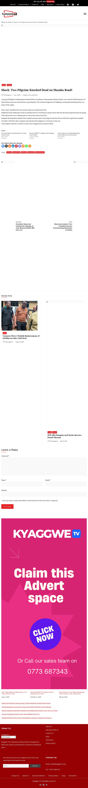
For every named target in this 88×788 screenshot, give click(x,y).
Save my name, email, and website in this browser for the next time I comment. (30, 500)
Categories (5, 735)
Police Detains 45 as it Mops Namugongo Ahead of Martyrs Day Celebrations (69, 134)
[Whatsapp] (26, 146)
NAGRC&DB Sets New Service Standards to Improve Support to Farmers (27, 718)
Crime (3, 85)
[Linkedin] (13, 146)
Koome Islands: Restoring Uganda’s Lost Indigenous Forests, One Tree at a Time (30, 710)
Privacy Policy (60, 4)
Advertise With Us (23, 4)
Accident (9, 152)
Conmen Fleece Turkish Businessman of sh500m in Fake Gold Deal (21, 337)
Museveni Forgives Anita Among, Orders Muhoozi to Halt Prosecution (26, 703)
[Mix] (23, 146)
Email (48, 480)
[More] (29, 146)
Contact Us (35, 4)
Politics (54, 432)
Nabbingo (23, 152)
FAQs (42, 4)
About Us (13, 4)
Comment (5, 456)
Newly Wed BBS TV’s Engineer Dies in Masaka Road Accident (42, 693)
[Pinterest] (16, 146)
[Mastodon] (19, 146)
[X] (6, 146)
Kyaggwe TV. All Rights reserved (44, 781)
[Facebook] (2, 146)
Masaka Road (16, 152)
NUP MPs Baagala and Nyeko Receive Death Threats (65, 436)
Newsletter (50, 4)
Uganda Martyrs (39, 152)
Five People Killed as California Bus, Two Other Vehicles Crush (14, 693)
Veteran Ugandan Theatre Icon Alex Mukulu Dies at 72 (21, 714)
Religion (9, 85)
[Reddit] (9, 146)
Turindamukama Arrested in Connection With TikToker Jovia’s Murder (26, 707)
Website (4, 490)
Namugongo (31, 152)
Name (3, 480)
